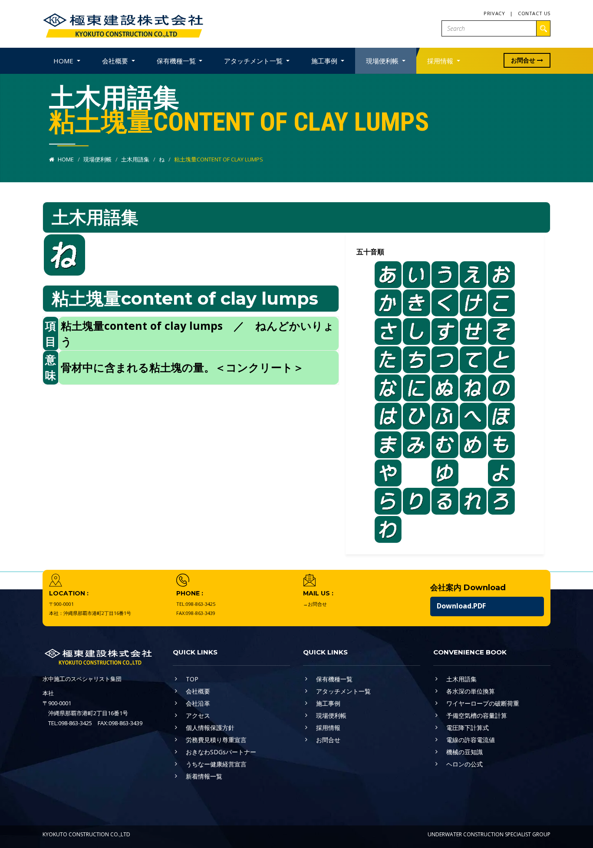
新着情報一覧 (204, 776)
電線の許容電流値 (470, 740)
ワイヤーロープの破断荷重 (482, 703)
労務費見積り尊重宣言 (216, 740)
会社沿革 (198, 703)
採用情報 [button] (441, 60)
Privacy (494, 13)
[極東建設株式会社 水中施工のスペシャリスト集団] (123, 23)
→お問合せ (315, 604)
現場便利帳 (97, 159)
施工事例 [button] (325, 60)
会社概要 (198, 691)
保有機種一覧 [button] (177, 60)
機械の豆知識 (464, 752)
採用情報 (328, 727)
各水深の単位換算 (470, 691)
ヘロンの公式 (464, 764)
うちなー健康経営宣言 (216, 764)
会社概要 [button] (116, 60)
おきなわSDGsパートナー (221, 752)
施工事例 (328, 703)
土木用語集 (135, 159)
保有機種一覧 (334, 679)
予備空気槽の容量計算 (476, 715)
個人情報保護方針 (210, 727)
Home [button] (64, 60)
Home (65, 159)
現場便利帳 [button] (383, 60)
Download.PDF (461, 606)
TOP (192, 679)
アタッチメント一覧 (343, 691)
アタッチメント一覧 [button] (254, 60)
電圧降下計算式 (467, 727)
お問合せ (524, 60)
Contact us (534, 13)
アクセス (198, 715)
